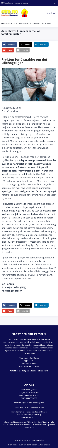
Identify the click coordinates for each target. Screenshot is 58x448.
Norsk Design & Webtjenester (38, 445)
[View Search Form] (55, 3)
